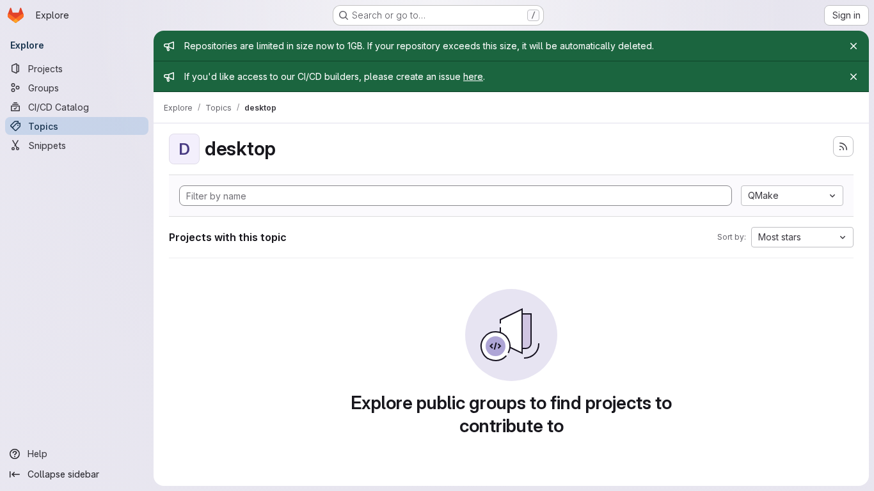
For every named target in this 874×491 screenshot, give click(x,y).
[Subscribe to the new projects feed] (843, 146)
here (473, 76)
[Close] (853, 46)
